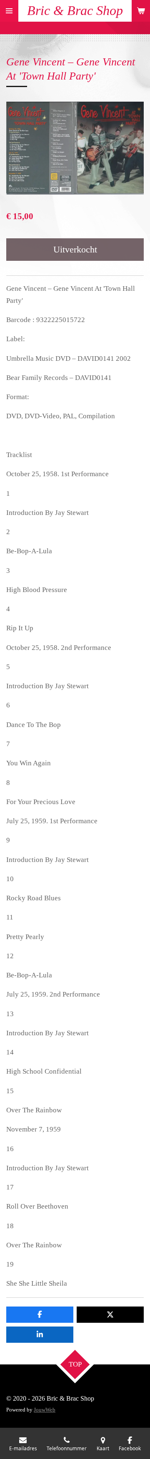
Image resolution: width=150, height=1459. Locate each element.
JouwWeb (44, 1410)
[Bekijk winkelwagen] (141, 11)
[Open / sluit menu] (9, 11)
